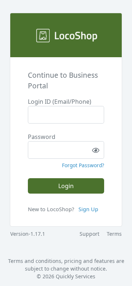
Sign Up (88, 209)
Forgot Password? (83, 165)
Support (89, 233)
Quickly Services (75, 276)
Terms (114, 233)
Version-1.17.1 (27, 233)
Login (66, 186)
